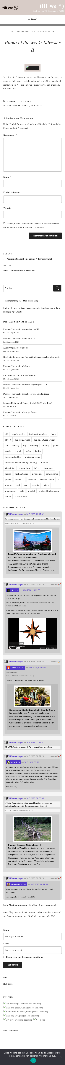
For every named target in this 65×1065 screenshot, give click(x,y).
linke (36, 468)
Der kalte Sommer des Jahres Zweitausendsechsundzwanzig (31, 356)
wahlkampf (10, 490)
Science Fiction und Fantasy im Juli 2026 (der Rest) (27, 402)
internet (44, 462)
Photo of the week (19, 101)
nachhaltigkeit (21, 473)
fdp (24, 445)
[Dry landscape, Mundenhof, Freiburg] (22, 1003)
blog (54, 434)
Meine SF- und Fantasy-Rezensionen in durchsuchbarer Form (32, 307)
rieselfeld (32, 479)
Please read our (24, 957)
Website (7, 208)
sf (58, 479)
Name (7, 177)
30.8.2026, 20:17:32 (35, 514)
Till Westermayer (44, 31)
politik (8, 479)
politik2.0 (19, 479)
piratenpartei (52, 473)
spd (18, 485)
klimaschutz (24, 468)
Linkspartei (48, 468)
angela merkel (18, 434)
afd (6, 434)
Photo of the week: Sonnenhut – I (19, 338)
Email (6, 943)
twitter (46, 485)
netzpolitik (37, 473)
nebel (25, 105)
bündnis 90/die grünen (44, 439)
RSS (53, 915)
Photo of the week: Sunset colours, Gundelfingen (26, 393)
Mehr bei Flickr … (12, 1030)
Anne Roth (15, 762)
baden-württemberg (38, 434)
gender (8, 451)
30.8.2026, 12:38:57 (35, 742)
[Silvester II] (32, 67)
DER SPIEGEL (17, 668)
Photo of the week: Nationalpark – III (21, 329)
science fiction (47, 479)
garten (56, 445)
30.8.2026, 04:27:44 (39, 884)
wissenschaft (21, 496)
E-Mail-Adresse (12, 192)
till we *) (52, 6)
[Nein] (61, 1056)
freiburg (34, 445)
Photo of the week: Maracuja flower (20, 412)
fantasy (15, 445)
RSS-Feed (8, 983)
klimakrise (10, 468)
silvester (36, 105)
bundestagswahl (22, 439)
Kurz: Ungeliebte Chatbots (15, 347)
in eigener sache (32, 456)
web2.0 (31, 490)
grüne (28, 451)
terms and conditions (32, 957)
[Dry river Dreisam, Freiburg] (17, 1020)
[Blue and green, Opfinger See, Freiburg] (23, 1008)
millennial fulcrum (18, 884)
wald (22, 490)
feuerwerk (14, 105)
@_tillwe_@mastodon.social (42, 905)
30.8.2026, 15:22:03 (31, 590)
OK (33, 1060)
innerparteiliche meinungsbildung (21, 462)
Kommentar (10, 135)
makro (8, 473)
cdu (6, 445)
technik (35, 485)
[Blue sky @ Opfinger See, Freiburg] (21, 1016)
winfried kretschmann (49, 490)
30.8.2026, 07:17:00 (37, 668)
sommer (9, 485)
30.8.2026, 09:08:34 (35, 798)
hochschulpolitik (13, 456)
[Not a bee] (39, 1020)
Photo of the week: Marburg (16, 366)
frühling (45, 445)
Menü (34, 19)
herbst (38, 451)
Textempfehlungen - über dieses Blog (20, 300)
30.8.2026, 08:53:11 (32, 762)
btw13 (8, 439)
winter (8, 496)
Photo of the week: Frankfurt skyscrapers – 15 (25, 384)
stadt (26, 485)
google (18, 451)
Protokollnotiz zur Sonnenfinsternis (19, 375)
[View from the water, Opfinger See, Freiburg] (25, 1011)
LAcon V (14, 590)
